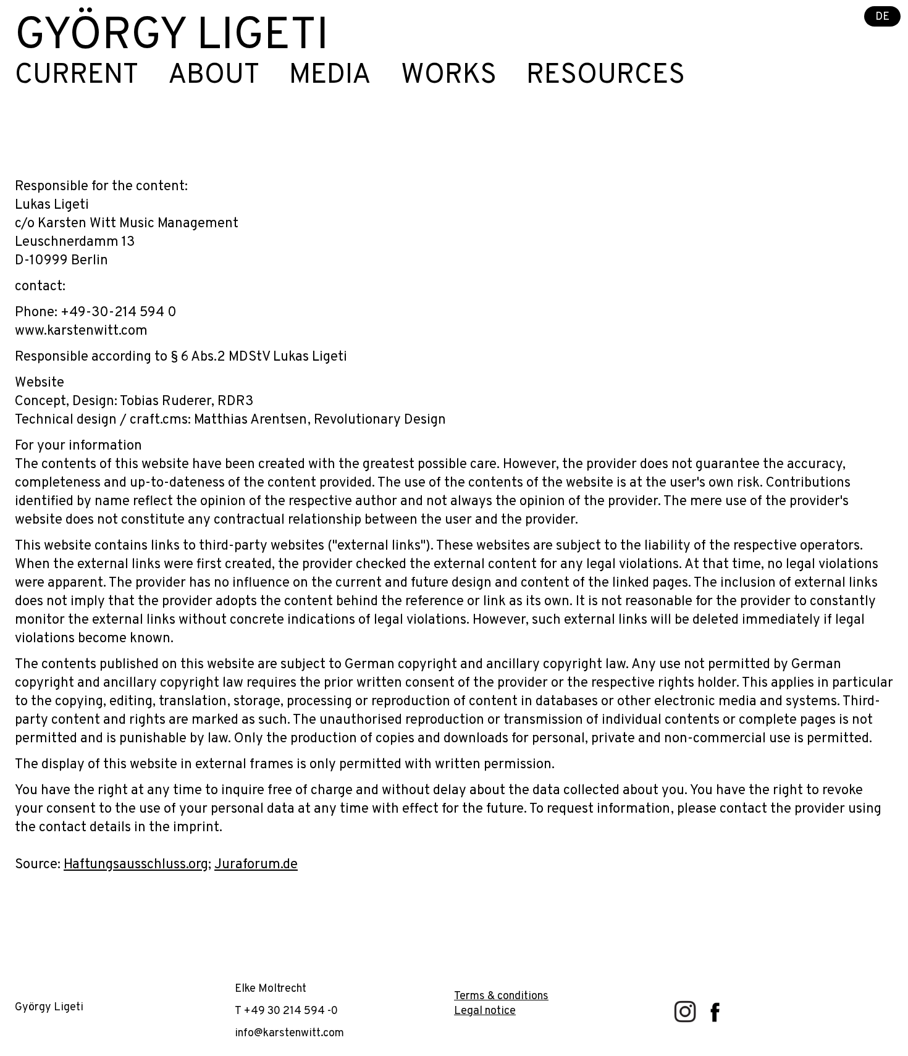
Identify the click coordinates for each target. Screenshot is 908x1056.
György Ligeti (172, 37)
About (213, 76)
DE (882, 17)
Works (449, 76)
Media (330, 76)
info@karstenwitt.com (289, 1033)
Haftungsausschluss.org (136, 865)
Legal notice (485, 1011)
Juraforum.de (256, 865)
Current (76, 76)
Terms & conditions (501, 996)
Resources (605, 76)
